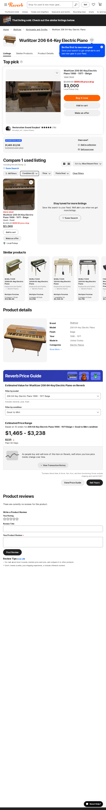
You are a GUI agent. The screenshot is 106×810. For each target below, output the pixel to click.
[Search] (76, 5)
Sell (85, 4)
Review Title (8, 524)
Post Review (12, 552)
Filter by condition (13, 407)
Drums (91, 12)
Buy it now (82, 97)
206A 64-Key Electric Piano (14, 282)
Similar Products (24, 53)
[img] (46, 127)
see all (21, 559)
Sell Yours (95, 482)
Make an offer (82, 113)
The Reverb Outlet (12, 12)
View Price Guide (72, 482)
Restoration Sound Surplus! (26, 127)
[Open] (98, 396)
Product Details (46, 53)
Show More (55, 349)
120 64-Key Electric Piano (62, 282)
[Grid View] (64, 164)
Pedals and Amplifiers (40, 12)
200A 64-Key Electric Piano (38, 282)
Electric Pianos (77, 345)
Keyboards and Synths (61, 12)
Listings (7, 53)
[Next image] (57, 97)
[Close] (101, 47)
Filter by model (12, 391)
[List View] (69, 164)
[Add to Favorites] (91, 40)
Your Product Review (12, 535)
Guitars (25, 12)
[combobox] (50, 396)
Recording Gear (79, 12)
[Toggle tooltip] (21, 62)
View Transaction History (54, 465)
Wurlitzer (74, 323)
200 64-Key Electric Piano (87, 282)
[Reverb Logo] (15, 4)
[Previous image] (9, 97)
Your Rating (8, 516)
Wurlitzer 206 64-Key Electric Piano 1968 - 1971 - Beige (80, 72)
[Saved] (93, 4)
